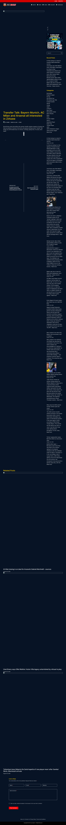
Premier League (50, 118)
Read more (49, 163)
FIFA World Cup (50, 98)
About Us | (22, 819)
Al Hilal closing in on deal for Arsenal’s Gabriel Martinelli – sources (54, 62)
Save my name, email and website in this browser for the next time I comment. (26, 803)
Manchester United (51, 112)
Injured (48, 103)
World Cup (49, 132)
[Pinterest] (23, 134)
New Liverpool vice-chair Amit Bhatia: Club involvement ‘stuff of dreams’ (54, 334)
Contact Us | (27, 819)
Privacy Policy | (33, 819)
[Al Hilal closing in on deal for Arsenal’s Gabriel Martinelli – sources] (33, 520)
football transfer (51, 101)
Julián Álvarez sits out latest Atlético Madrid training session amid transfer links (54, 374)
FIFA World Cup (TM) (52, 100)
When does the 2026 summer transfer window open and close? (54, 406)
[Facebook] (23, 132)
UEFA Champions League (53, 128)
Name (11, 785)
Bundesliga (49, 93)
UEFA (48, 127)
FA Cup (48, 96)
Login (56, 1)
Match (34, 4)
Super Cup (49, 123)
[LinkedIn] (23, 135)
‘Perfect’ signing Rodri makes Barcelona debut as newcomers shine (54, 438)
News (40, 4)
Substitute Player (51, 122)
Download (60, 4)
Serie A (48, 120)
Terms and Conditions (41, 819)
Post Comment (13, 808)
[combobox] (53, 53)
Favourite (52, 4)
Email (28, 785)
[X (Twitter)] (23, 133)
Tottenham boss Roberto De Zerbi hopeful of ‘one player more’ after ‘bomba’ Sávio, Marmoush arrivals (31, 770)
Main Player (49, 110)
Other (20, 122)
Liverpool (49, 108)
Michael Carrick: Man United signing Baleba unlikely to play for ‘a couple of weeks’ (54, 79)
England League (50, 95)
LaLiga (48, 105)
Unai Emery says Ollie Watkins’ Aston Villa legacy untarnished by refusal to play (54, 67)
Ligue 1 (48, 106)
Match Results (50, 113)
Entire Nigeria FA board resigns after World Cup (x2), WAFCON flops (54, 302)
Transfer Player (50, 125)
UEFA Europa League (52, 130)
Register (60, 1)
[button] (55, 28)
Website (45, 785)
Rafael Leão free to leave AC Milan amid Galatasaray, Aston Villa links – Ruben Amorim (54, 84)
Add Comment (13, 790)
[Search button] (61, 53)
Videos (45, 4)
